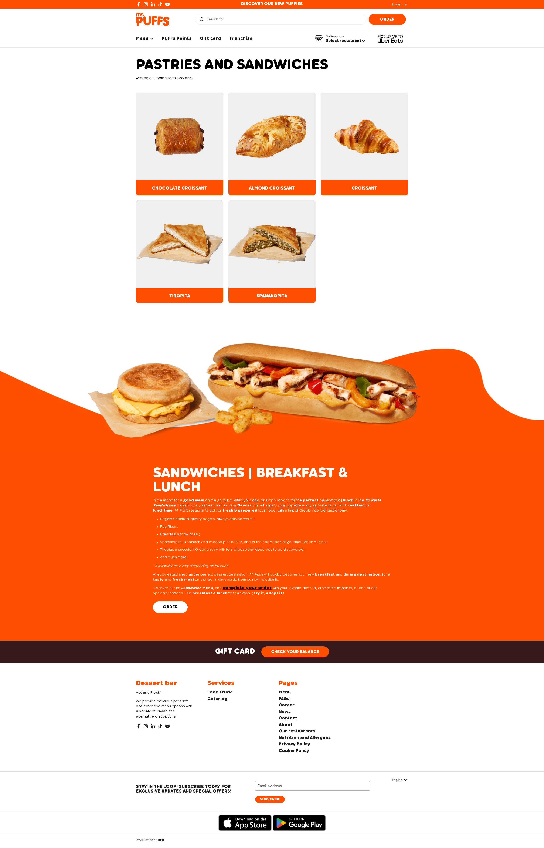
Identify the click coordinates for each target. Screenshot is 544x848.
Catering (217, 699)
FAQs (284, 699)
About (285, 725)
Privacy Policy (294, 744)
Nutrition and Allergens (305, 738)
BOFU (160, 840)
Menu (285, 692)
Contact (288, 718)
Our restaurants (297, 731)
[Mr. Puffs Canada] (152, 19)
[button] (340, 39)
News (285, 712)
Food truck (219, 692)
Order (387, 19)
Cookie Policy (294, 751)
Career (287, 705)
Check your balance (295, 652)
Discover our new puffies (272, 4)
